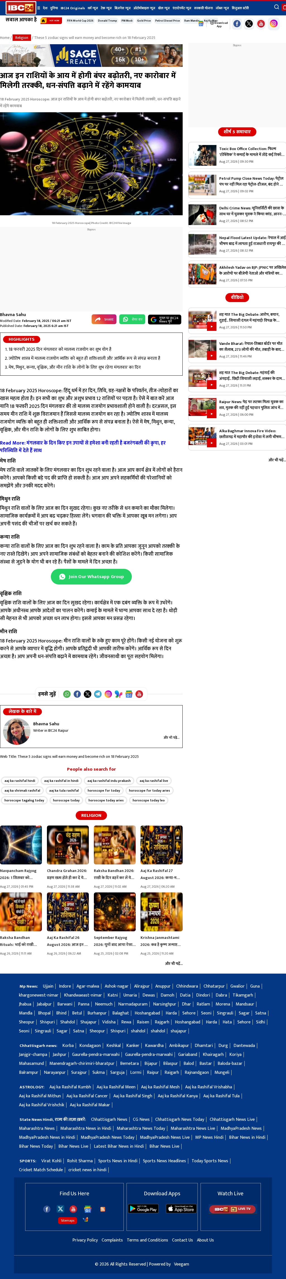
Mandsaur (245, 1004)
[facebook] (47, 1209)
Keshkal (113, 1045)
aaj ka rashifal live (154, 781)
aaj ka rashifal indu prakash (109, 781)
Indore (65, 986)
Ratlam (203, 1004)
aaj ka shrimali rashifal (22, 790)
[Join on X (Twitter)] (87, 694)
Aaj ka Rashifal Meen (116, 1087)
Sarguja (117, 1072)
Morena (223, 1004)
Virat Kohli (51, 1161)
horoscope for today (104, 790)
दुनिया (54, 8)
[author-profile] (16, 731)
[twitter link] (249, 24)
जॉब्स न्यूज (222, 8)
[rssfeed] (102, 1209)
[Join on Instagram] (108, 694)
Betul (77, 1013)
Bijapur (151, 1063)
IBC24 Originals (73, 8)
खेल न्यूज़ (164, 8)
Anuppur (163, 986)
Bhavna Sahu (13, 315)
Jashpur (59, 1054)
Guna (255, 986)
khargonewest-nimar (38, 995)
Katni (113, 995)
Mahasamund (31, 1063)
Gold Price (144, 20)
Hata (227, 1022)
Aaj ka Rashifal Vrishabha (208, 1087)
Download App (221, 25)
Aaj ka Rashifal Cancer (87, 1096)
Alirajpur (142, 986)
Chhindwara (187, 986)
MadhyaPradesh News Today (107, 1137)
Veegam (181, 1264)
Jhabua (25, 1004)
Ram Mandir (191, 20)
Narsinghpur (164, 1004)
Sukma (98, 1072)
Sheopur (26, 1022)
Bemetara (129, 1063)
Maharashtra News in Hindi (85, 1128)
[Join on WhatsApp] (67, 694)
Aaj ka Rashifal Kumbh (70, 1087)
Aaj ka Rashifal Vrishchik (41, 1105)
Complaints (112, 1240)
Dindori (203, 995)
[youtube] (261, 24)
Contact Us (182, 1240)
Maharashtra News (37, 1128)
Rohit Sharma (80, 1161)
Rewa (126, 1022)
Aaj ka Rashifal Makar (90, 1105)
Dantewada (244, 1045)
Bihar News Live (73, 1146)
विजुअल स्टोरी (240, 8)
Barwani (64, 1004)
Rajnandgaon (197, 1072)
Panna (83, 1004)
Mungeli (221, 1072)
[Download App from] (143, 1212)
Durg (223, 1045)
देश (45, 8)
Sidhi (260, 1022)
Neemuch (104, 1004)
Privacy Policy (85, 1240)
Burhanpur (97, 1013)
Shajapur (88, 1022)
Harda (171, 1013)
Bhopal (44, 1013)
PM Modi (127, 20)
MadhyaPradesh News (241, 1128)
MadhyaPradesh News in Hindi (47, 1137)
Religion (21, 37)
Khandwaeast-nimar (83, 995)
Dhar (186, 1004)
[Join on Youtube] (139, 694)
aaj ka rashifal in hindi (61, 781)
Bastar (205, 1063)
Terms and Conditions (147, 1240)
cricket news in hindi (87, 1170)
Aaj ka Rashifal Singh (132, 1096)
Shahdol (67, 1022)
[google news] (201, 24)
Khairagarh (213, 1054)
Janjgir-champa (33, 1054)
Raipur (153, 1072)
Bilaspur (170, 1063)
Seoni (206, 1013)
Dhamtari (204, 1045)
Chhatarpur (214, 986)
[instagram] (274, 24)
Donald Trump (107, 20)
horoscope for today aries (149, 790)
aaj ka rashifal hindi (19, 781)
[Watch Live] (232, 1213)
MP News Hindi (209, 1137)
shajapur (179, 1031)
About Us (205, 1240)
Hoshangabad (147, 1013)
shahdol (138, 1031)
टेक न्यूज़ (106, 8)
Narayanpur (55, 1072)
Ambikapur (179, 1045)
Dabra (221, 995)
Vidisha (109, 1022)
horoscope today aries (106, 800)
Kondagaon (90, 1045)
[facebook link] (237, 24)
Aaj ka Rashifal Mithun (40, 1096)
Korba (68, 1045)
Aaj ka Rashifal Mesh (160, 1087)
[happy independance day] (91, 65)
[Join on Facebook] (77, 694)
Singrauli (225, 1013)
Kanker (132, 1045)
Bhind (61, 1013)
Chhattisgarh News (109, 1119)
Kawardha (154, 1045)
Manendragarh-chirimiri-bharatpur (82, 1063)
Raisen (143, 1022)
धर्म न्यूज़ (93, 8)
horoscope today (66, 800)
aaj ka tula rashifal (64, 790)
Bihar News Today (36, 1146)
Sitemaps (67, 1220)
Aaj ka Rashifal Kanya (178, 1096)
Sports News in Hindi (117, 1161)
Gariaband (187, 1054)
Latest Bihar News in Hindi (119, 1146)
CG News (141, 1119)
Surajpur (79, 1072)
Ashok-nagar (116, 986)
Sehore (189, 1013)
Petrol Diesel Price (167, 20)
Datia (185, 995)
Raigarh (172, 1072)
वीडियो (237, 297)
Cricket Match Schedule (41, 1170)
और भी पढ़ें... (172, 737)
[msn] (85, 1219)
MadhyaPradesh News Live (165, 1137)
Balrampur (28, 1072)
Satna (260, 1013)
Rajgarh (162, 1022)
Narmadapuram (132, 1004)
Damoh (167, 995)
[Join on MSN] (118, 694)
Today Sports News (210, 1161)
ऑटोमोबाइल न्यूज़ (144, 8)
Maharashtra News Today (141, 1128)
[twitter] (60, 1209)
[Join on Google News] (129, 694)
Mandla (25, 1013)
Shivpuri (47, 1022)
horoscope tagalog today (24, 800)
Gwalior (237, 986)
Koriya (235, 1054)
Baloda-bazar (230, 1063)
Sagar (244, 1013)
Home (4, 37)
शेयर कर (137, 319)
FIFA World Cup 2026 (80, 20)
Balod (188, 1063)
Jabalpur (44, 1004)
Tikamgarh (243, 995)
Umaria (130, 995)
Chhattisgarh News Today (179, 1119)
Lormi (135, 1072)
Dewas (148, 995)
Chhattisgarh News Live (232, 1119)
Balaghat (120, 1013)
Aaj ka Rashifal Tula (221, 1096)
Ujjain (48, 986)
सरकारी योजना (203, 8)
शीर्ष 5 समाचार (237, 132)
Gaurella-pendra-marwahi (96, 1054)
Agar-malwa (88, 986)
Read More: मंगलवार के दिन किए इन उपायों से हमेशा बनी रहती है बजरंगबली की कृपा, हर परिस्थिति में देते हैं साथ (83, 447)
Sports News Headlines (164, 1161)
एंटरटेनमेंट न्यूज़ (182, 8)
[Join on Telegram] (98, 694)
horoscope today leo (149, 800)
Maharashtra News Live (193, 1128)
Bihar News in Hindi (247, 1137)
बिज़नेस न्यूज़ (123, 8)
